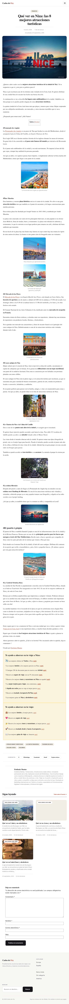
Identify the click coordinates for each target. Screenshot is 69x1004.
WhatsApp (26, 757)
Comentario (10, 897)
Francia (34, 11)
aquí (34, 661)
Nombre (8, 921)
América (39, 978)
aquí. (45, 670)
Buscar (27, 989)
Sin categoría (40, 975)
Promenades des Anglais (13, 131)
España (38, 965)
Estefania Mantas (16, 648)
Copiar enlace (55, 757)
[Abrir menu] (65, 3)
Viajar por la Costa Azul (11, 629)
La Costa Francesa (32, 744)
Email (45, 757)
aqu (35, 693)
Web (7, 934)
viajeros (22, 747)
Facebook (37, 757)
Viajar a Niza (11, 747)
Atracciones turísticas (15, 744)
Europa (38, 962)
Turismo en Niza (47, 744)
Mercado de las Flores (12, 297)
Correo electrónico (12, 928)
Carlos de (8, 3)
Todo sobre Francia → (60, 794)
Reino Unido (40, 972)
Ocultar (37, 122)
